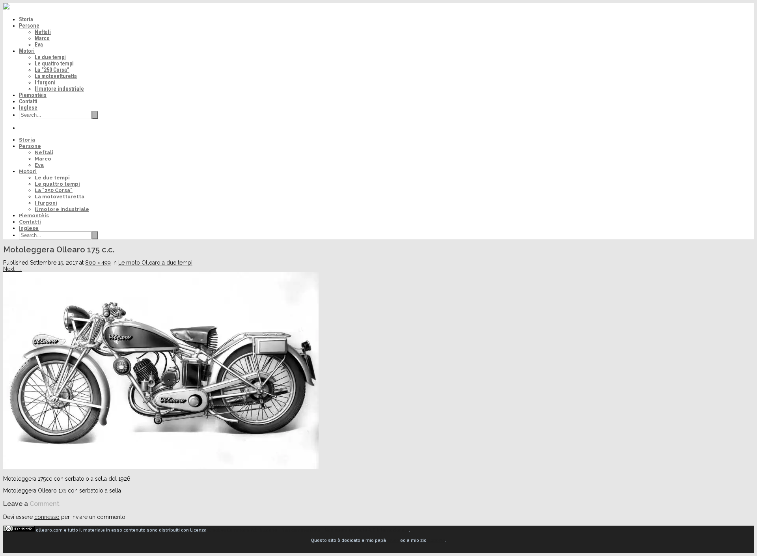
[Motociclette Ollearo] (6, 7)
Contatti (28, 101)
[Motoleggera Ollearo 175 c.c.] (161, 467)
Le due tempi (50, 57)
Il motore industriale (59, 89)
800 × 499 (98, 262)
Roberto (436, 540)
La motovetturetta (56, 76)
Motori (27, 51)
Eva (39, 44)
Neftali (43, 32)
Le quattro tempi (54, 63)
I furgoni (45, 82)
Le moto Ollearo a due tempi (155, 262)
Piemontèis (33, 95)
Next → (12, 269)
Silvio (393, 540)
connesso (47, 517)
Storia (26, 19)
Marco (42, 38)
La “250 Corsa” (52, 70)
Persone (29, 25)
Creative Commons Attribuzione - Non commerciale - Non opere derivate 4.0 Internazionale (308, 529)
